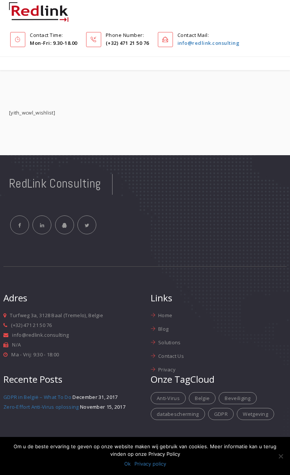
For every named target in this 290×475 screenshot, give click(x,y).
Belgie (202, 398)
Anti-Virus (168, 398)
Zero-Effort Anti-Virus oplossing (41, 406)
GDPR (221, 414)
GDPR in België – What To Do (37, 397)
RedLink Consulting (55, 183)
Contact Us (171, 356)
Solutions (169, 342)
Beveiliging (237, 398)
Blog (163, 328)
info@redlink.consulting (208, 43)
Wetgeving (255, 414)
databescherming (178, 414)
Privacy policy (150, 464)
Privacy (167, 369)
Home (165, 315)
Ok (127, 464)
